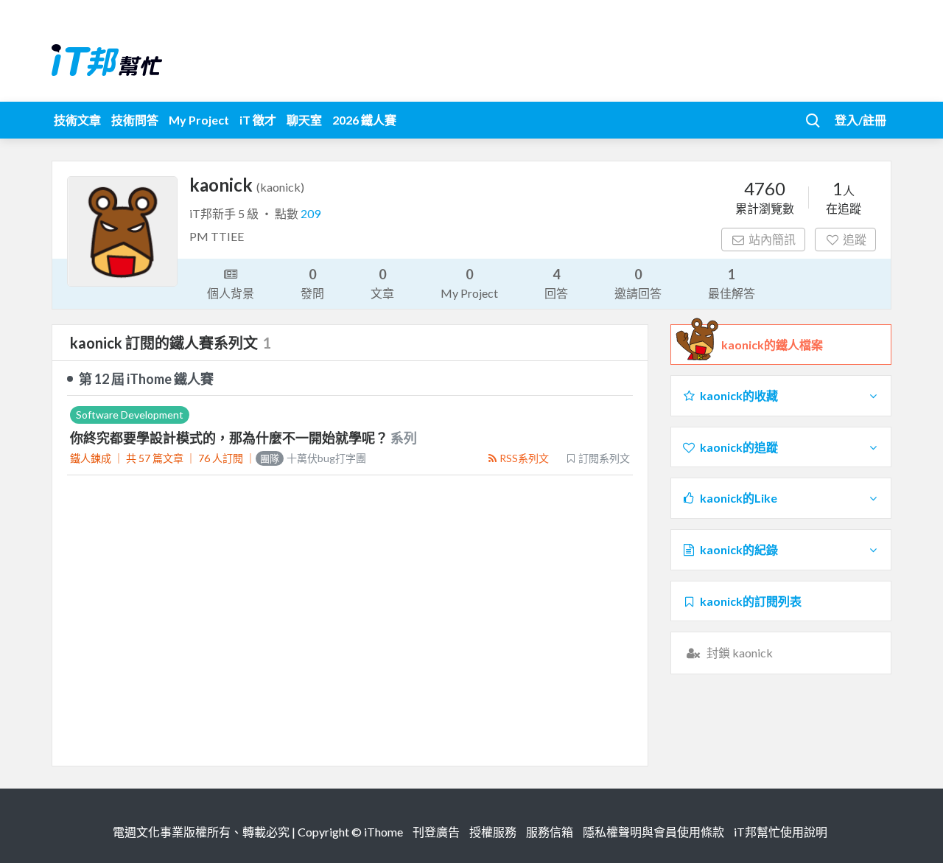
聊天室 (304, 120)
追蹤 (854, 239)
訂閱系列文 (604, 458)
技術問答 (134, 120)
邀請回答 (638, 283)
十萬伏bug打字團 (313, 458)
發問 (312, 283)
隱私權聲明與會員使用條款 (653, 832)
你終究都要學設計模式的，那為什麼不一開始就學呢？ (230, 438)
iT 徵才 (257, 120)
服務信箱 (549, 832)
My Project (199, 120)
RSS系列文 (524, 458)
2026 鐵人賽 (364, 120)
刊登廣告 (436, 832)
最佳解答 (731, 283)
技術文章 (77, 120)
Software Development (129, 414)
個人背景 (230, 293)
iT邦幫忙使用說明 (780, 832)
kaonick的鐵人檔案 (772, 345)
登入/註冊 (860, 120)
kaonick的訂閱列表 (751, 601)
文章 (382, 283)
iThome (383, 832)
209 (310, 213)
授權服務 (492, 832)
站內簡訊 (772, 239)
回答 (556, 283)
